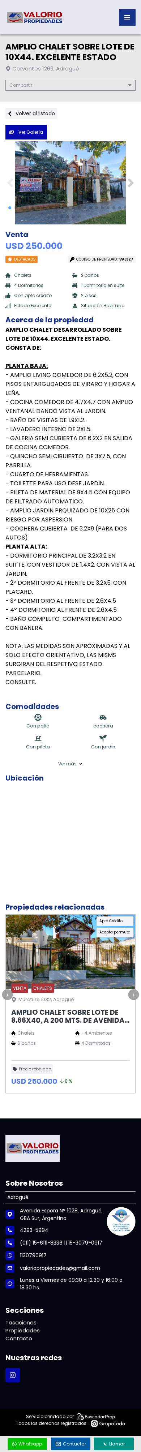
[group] (70, 182)
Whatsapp (30, 1444)
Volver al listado (34, 113)
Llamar (117, 1444)
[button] (131, 182)
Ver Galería (30, 132)
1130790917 (33, 1255)
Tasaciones (21, 1322)
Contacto (18, 1338)
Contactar (74, 1444)
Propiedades (22, 1330)
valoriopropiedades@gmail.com (60, 1268)
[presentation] (7, 994)
